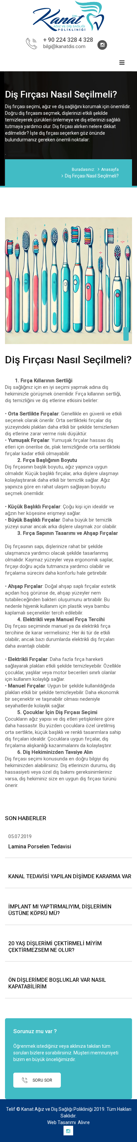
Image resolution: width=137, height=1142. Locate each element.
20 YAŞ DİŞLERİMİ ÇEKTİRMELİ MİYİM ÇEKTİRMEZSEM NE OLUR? (55, 946)
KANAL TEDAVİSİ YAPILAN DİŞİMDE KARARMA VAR (69, 876)
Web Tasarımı (61, 1122)
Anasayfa (110, 169)
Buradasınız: (83, 169)
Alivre (84, 1122)
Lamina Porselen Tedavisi (39, 846)
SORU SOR (42, 1080)
